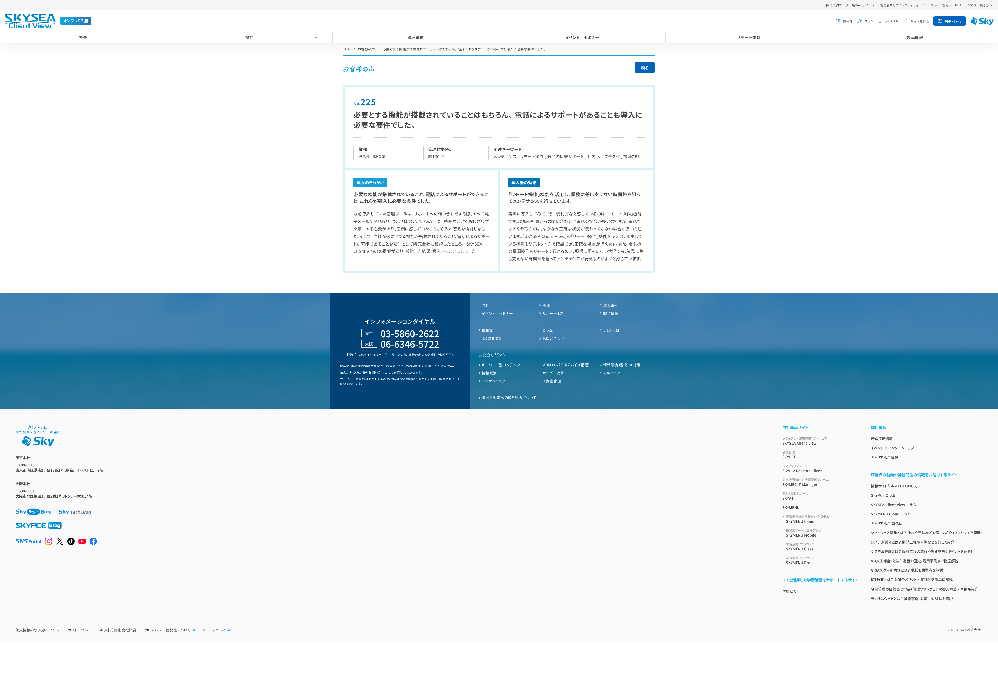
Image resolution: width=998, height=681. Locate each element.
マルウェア (611, 372)
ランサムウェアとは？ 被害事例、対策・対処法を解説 (912, 598)
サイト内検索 (920, 21)
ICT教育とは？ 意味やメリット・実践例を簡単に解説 (912, 579)
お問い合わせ (953, 21)
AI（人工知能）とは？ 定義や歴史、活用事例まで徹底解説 (914, 560)
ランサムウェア (493, 381)
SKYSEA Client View (804, 441)
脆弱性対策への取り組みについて (509, 397)
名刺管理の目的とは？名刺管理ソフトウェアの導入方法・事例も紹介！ (925, 589)
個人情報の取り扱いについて (38, 629)
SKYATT (795, 496)
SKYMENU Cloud (807, 519)
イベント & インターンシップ (892, 448)
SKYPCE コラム (883, 495)
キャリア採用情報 (884, 457)
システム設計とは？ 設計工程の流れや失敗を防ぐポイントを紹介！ (922, 551)
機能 (249, 37)
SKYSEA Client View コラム (893, 504)
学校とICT (790, 591)
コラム (868, 21)
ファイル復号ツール (944, 5)
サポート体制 (748, 37)
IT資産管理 (551, 381)
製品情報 (915, 37)
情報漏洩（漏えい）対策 (621, 364)
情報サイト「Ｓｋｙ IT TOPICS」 (894, 485)
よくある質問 (492, 338)
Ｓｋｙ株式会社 (970, 629)
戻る (645, 67)
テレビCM (892, 21)
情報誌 (847, 21)
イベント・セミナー (582, 37)
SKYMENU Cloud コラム (890, 514)
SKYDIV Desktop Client (802, 468)
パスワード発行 (978, 5)
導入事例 (416, 37)
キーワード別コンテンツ (501, 364)
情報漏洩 (489, 372)
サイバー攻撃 (553, 372)
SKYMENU (790, 507)
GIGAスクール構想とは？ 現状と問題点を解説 (907, 570)
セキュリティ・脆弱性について (167, 629)
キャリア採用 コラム (886, 523)
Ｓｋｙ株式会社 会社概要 (117, 629)
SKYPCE (789, 454)
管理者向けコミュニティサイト (901, 5)
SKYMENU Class (800, 546)
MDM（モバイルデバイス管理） (566, 364)
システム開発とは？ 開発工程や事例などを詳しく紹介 (912, 542)
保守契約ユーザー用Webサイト (848, 5)
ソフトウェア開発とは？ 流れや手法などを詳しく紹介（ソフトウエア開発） (926, 532)
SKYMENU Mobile (803, 533)
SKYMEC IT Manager (805, 482)
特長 (83, 37)
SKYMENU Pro (800, 560)
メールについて (214, 629)
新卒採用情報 (882, 438)
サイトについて (79, 629)
